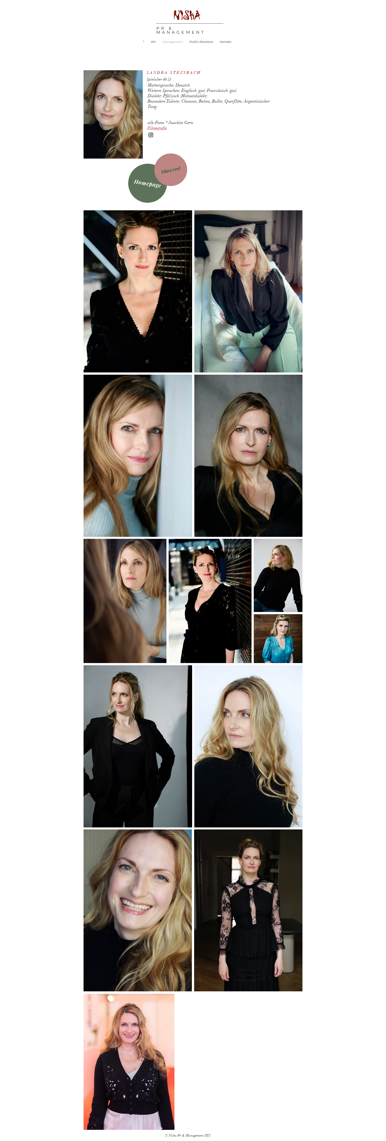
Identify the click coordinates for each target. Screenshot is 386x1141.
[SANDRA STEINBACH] (151, 135)
